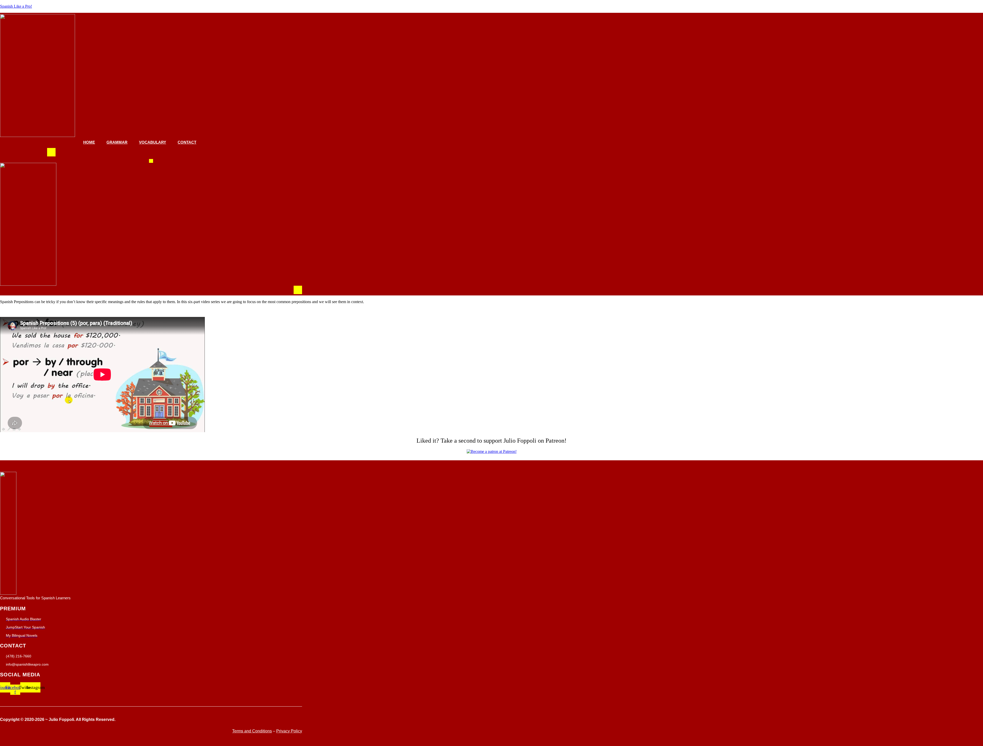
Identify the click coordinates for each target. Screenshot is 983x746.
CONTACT (187, 142)
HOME (89, 142)
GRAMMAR (116, 142)
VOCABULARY (152, 142)
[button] (51, 152)
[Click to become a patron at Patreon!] (492, 451)
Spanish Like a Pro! (16, 6)
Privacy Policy (289, 731)
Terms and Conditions (252, 731)
